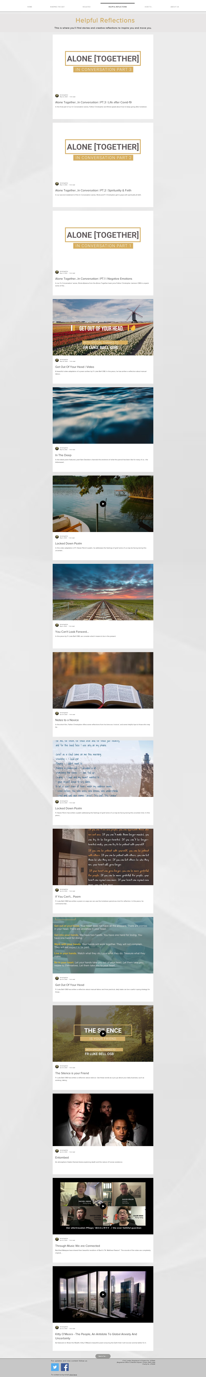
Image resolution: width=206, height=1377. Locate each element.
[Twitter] (55, 1367)
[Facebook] (65, 1367)
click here (73, 1375)
